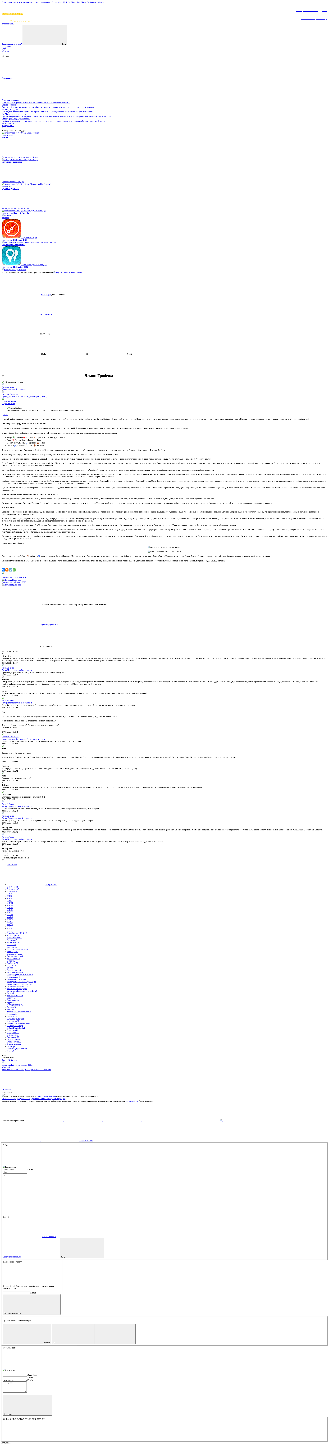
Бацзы (48, 294)
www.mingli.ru (131, 1101)
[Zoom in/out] (11, 1092)
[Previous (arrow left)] (3, 1094)
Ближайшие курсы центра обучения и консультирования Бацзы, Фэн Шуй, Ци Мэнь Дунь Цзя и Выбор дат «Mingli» (53, 2)
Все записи (12, 865)
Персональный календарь (13, 182)
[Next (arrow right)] (5, 1094)
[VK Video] (83, 1121)
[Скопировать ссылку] (152, 354)
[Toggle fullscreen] (8, 1092)
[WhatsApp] (14, 569)
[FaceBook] (122, 1121)
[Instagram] (221, 1121)
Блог (43, 294)
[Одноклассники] (6, 569)
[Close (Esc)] (3, 1092)
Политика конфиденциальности (16, 1099)
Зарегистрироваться (49, 624)
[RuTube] (44, 1121)
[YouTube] (161, 1121)
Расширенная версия (15, 208)
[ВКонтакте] (3, 569)
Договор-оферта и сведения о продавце (48, 1099)
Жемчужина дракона (47, 1096)
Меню (4, 1055)
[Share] (5, 1092)
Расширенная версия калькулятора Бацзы (20, 157)
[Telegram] (10, 569)
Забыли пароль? (49, 1237)
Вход (64, 44)
